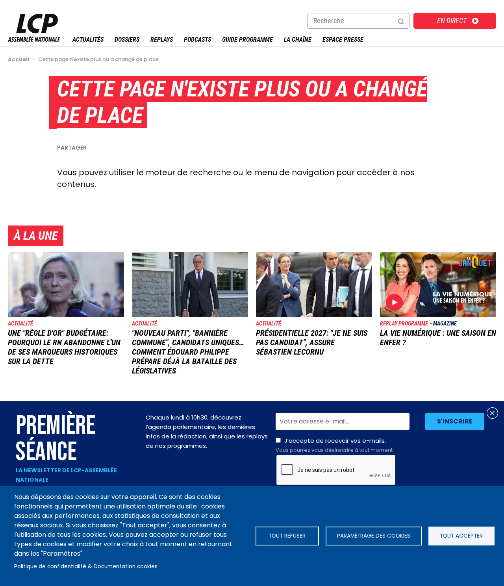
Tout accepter (461, 536)
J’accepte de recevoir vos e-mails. (334, 445)
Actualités (88, 39)
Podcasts (197, 39)
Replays (161, 39)
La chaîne (297, 39)
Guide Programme (247, 39)
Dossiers (127, 39)
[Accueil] (34, 39)
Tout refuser (287, 536)
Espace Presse (342, 39)
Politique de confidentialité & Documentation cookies (86, 566)
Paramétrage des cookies (373, 536)
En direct (452, 21)
